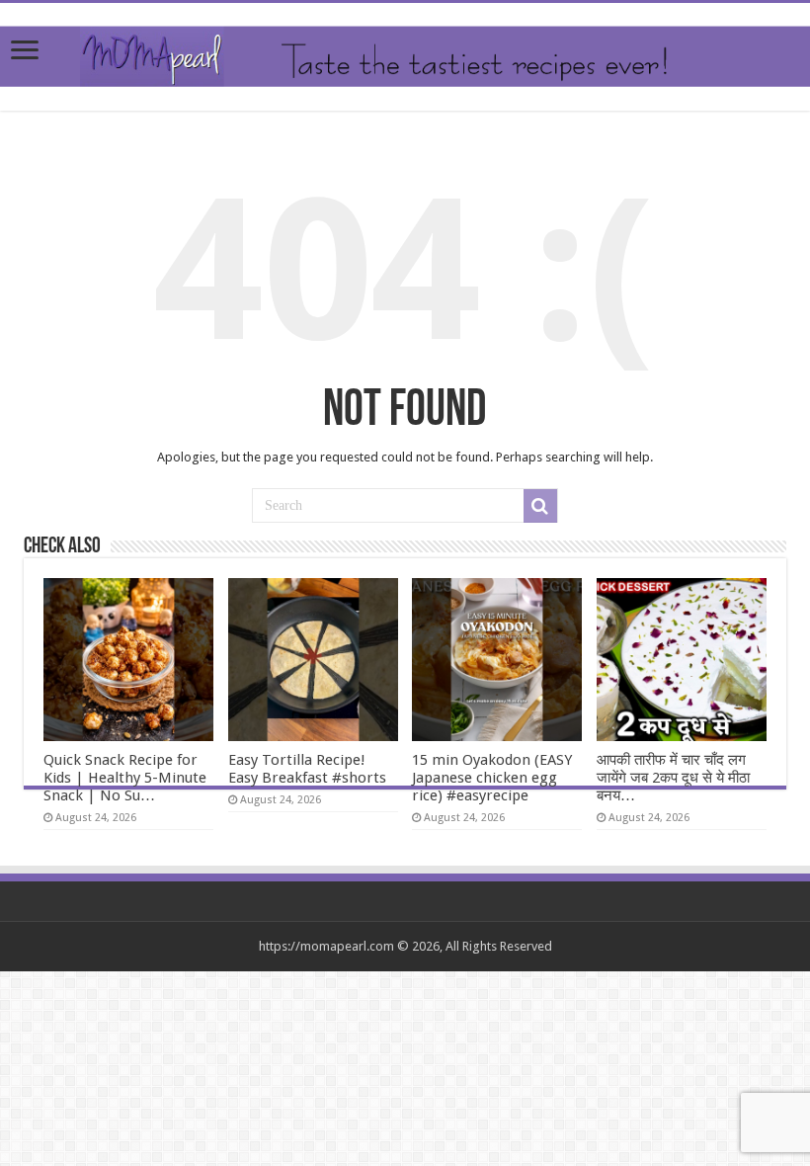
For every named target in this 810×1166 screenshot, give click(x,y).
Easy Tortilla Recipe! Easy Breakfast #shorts (307, 769)
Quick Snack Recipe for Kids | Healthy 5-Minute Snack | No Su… (124, 777)
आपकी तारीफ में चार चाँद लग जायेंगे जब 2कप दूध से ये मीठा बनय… (673, 777)
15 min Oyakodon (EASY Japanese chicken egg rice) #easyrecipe (492, 777)
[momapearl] (405, 57)
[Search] (540, 506)
